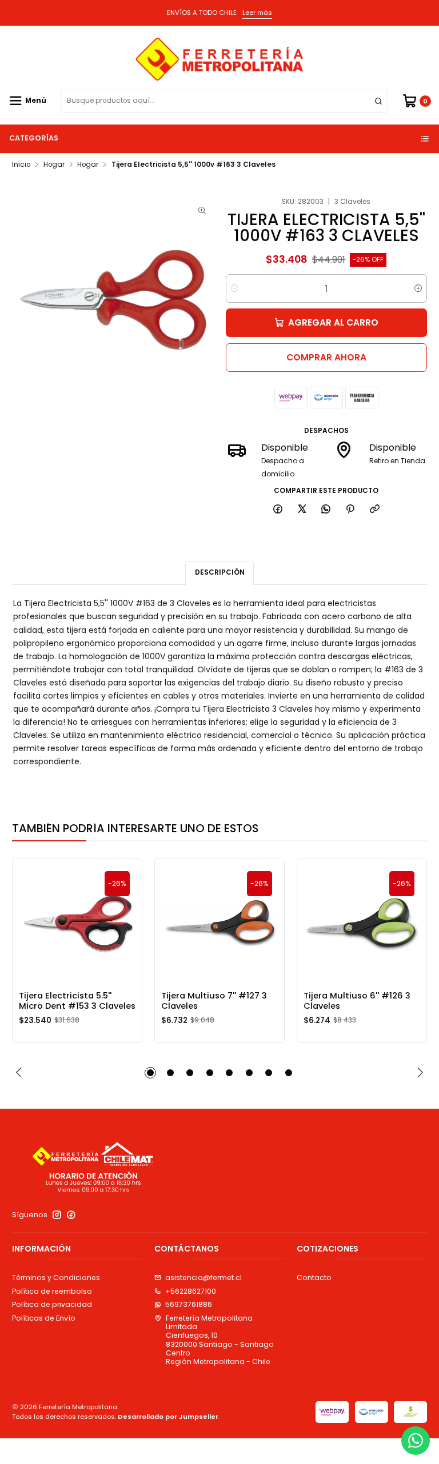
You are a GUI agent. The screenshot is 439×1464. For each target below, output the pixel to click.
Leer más (257, 12)
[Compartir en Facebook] (278, 510)
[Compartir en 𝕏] (301, 510)
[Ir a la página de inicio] (219, 59)
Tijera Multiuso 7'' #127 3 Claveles (214, 1001)
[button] (150, 1073)
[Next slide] (418, 1073)
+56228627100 (190, 1291)
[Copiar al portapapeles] (374, 510)
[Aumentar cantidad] (418, 288)
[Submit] (378, 101)
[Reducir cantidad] (234, 288)
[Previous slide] (20, 1073)
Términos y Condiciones (56, 1277)
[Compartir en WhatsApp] (326, 510)
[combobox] (224, 101)
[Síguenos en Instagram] (57, 1215)
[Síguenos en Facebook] (71, 1215)
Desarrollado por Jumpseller (168, 1416)
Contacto (314, 1277)
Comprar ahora (326, 357)
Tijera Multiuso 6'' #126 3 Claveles (357, 1001)
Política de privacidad (52, 1304)
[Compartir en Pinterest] (350, 510)
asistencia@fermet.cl (203, 1277)
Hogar (54, 165)
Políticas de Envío (43, 1318)
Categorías (33, 138)
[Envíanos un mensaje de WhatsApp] (415, 1440)
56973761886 (188, 1304)
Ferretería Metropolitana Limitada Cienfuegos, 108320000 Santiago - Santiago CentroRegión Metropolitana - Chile (220, 1340)
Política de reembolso (52, 1291)
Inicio (21, 165)
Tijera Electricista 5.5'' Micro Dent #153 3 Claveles (77, 1001)
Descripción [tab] (220, 572)
